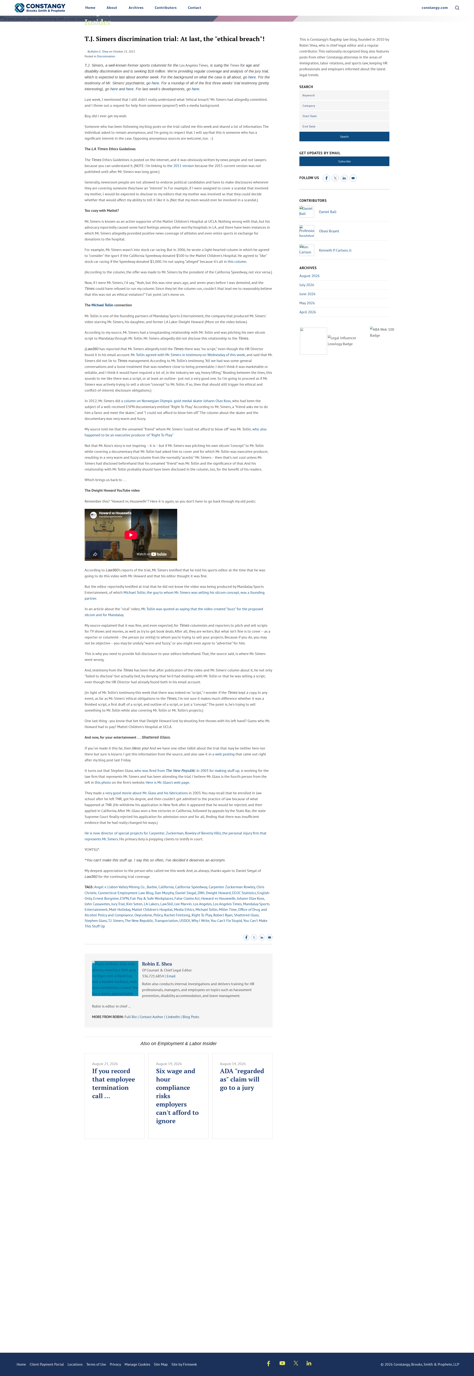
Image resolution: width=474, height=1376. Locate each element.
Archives (136, 8)
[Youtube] (282, 1363)
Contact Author (151, 1016)
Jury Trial (118, 904)
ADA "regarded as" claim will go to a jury (242, 1079)
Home (90, 8)
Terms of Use (96, 1364)
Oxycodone (143, 915)
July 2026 (306, 284)
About (112, 8)
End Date (309, 126)
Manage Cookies (137, 1364)
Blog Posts (191, 1016)
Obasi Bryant (329, 231)
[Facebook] (326, 178)
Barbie (152, 887)
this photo (103, 782)
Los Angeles (202, 904)
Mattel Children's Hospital (152, 909)
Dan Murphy (164, 892)
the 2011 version (180, 165)
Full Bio (131, 1016)
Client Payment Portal (47, 1364)
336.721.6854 (153, 976)
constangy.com (435, 8)
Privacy (115, 1364)
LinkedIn (173, 1016)
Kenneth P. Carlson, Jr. (335, 250)
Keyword (309, 95)
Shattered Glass (246, 915)
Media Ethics (184, 909)
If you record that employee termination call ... (113, 1083)
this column (237, 261)
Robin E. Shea (99, 51)
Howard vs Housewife (218, 898)
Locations (75, 1364)
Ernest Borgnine (106, 898)
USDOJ (184, 920)
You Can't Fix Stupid (226, 920)
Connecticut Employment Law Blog (125, 892)
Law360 (166, 904)
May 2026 (307, 303)
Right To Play (202, 915)
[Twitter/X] (335, 178)
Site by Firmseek (184, 1364)
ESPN (124, 898)
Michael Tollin (102, 305)
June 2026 (307, 294)
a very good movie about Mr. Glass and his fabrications (145, 793)
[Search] (457, 8)
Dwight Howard (218, 892)
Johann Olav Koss (250, 898)
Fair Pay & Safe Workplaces (151, 898)
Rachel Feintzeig (177, 915)
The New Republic (139, 920)
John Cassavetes (97, 904)
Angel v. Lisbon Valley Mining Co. (119, 887)
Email (171, 976)
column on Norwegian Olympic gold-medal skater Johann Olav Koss (177, 400)
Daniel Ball (327, 211)
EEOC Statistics (244, 892)
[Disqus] (179, 1197)
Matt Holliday (119, 909)
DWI (201, 892)
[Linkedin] (309, 1364)
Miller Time (228, 909)
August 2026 (309, 275)
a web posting (223, 754)
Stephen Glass (96, 920)
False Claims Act (187, 898)
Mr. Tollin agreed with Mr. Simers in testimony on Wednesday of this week (188, 354)
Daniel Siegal (185, 892)
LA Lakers (151, 904)
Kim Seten (134, 904)
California (166, 887)
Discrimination (106, 56)
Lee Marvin (183, 904)
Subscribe (344, 161)
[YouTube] (353, 178)
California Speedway (191, 887)
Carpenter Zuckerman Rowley (232, 887)
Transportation (166, 920)
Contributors (166, 8)
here (252, 77)
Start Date (310, 116)
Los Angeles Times (227, 904)
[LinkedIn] (344, 178)
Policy (158, 915)
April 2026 (307, 312)
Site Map (161, 1364)
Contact (194, 8)
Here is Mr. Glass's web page (167, 782)
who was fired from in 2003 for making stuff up (186, 770)
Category (309, 105)
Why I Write (200, 920)
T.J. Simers (115, 920)
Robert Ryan (223, 915)
